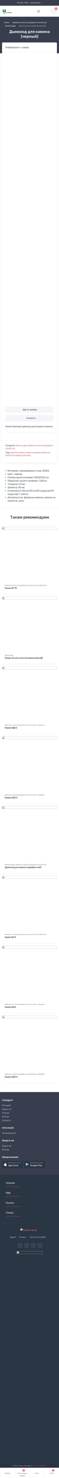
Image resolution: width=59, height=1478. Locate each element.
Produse (5, 1113)
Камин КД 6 (10, 1007)
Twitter (20, 1245)
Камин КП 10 (11, 588)
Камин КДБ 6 (11, 728)
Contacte (6, 1120)
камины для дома (23, 455)
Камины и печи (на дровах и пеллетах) (29, 22)
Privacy (22, 1237)
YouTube (39, 1245)
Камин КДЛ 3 (11, 798)
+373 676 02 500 (13, 1196)
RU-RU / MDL (23, 3)
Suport (13, 1237)
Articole (5, 1117)
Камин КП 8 (10, 937)
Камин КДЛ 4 (11, 1077)
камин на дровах (33, 452)
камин (22, 452)
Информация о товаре (17, 47)
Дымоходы (9, 655)
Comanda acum (9, 1133)
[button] (12, 1164)
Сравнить (31, 418)
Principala (6, 1105)
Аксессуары (10, 26)
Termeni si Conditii (38, 1237)
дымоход (14, 452)
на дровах (40, 725)
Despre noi (6, 1109)
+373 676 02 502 (13, 1187)
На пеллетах (41, 585)
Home (6, 22)
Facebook (26, 1245)
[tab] (17, 47)
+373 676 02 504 (13, 1206)
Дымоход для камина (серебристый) (23, 867)
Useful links (35, 3)
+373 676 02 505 (13, 1216)
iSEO (44, 1466)
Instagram (33, 1245)
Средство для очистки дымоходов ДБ (24, 658)
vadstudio (37, 1466)
